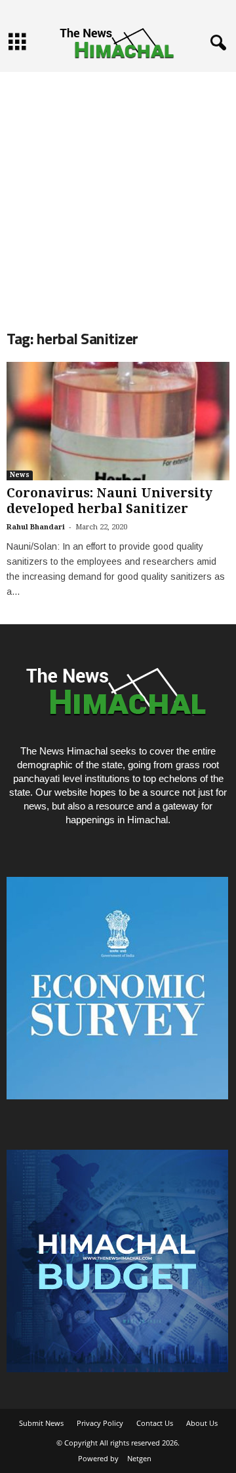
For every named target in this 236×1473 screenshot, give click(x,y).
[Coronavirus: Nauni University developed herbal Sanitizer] (118, 421)
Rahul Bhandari (36, 527)
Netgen (139, 1458)
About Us (202, 1423)
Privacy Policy (100, 1423)
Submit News (41, 1423)
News (20, 474)
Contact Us (154, 1423)
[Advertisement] (118, 190)
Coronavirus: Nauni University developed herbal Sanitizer (109, 501)
